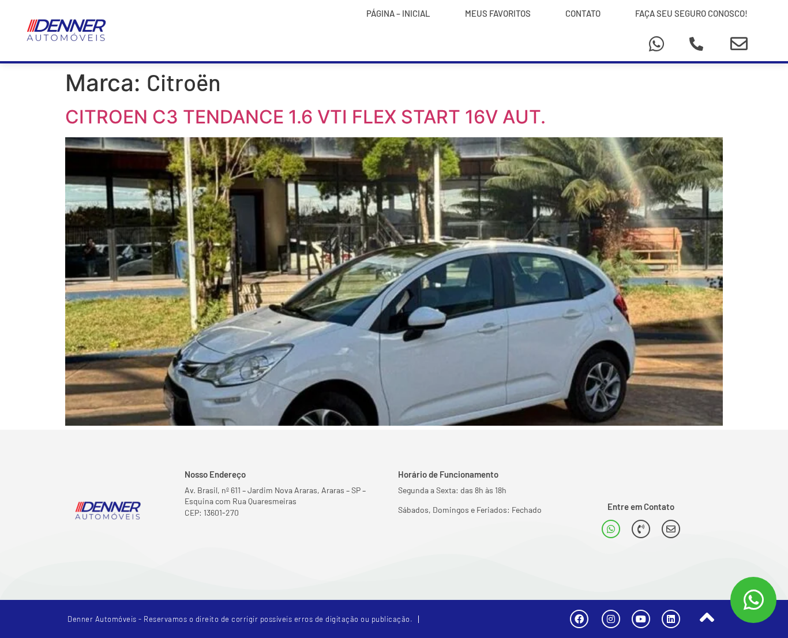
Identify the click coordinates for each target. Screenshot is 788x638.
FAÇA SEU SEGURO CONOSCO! (691, 13)
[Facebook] (579, 619)
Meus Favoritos (498, 13)
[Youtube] (641, 619)
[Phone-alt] (696, 44)
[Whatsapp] (656, 44)
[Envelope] (739, 44)
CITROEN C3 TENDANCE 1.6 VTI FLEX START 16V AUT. (305, 117)
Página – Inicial (398, 13)
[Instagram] (611, 619)
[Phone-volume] (641, 529)
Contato (583, 13)
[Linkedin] (671, 619)
